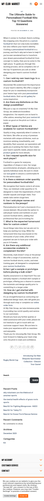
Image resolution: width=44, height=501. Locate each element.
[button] (36, 4)
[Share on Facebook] (16, 347)
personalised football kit (23, 50)
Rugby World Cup (10, 360)
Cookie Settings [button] (10, 496)
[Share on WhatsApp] (12, 347)
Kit (22, 11)
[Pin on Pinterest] (28, 347)
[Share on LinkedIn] (32, 347)
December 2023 (10, 433)
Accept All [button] (23, 496)
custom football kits (16, 266)
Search (6, 375)
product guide (9, 153)
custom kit (35, 117)
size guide (11, 174)
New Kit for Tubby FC (12, 410)
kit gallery (28, 96)
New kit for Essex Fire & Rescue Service (20, 414)
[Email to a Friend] (24, 347)
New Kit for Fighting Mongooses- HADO (20, 406)
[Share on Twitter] (20, 347)
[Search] (30, 4)
